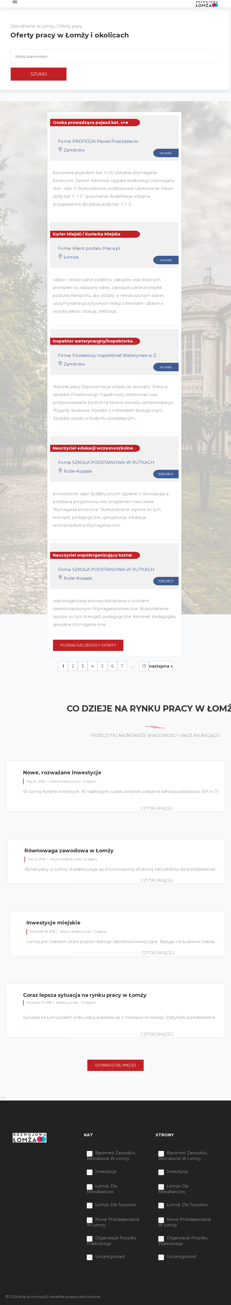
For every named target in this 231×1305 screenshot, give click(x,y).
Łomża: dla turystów (115, 1204)
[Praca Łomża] (207, 3)
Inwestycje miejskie (53, 923)
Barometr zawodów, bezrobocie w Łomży (111, 1155)
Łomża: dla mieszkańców (102, 1189)
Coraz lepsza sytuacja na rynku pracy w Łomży (84, 995)
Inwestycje (106, 1171)
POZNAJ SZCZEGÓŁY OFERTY (88, 645)
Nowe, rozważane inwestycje (62, 773)
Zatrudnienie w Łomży (32, 26)
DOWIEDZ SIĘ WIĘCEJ (115, 1065)
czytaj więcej (157, 808)
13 (144, 666)
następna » (161, 666)
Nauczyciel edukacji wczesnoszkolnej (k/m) (99, 448)
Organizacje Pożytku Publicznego (111, 1240)
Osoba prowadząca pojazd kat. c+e (90, 122)
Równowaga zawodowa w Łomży (69, 851)
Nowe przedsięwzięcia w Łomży (113, 1222)
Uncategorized (110, 1256)
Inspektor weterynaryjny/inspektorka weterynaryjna (109, 341)
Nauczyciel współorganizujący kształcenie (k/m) (104, 555)
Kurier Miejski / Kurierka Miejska (86, 234)
